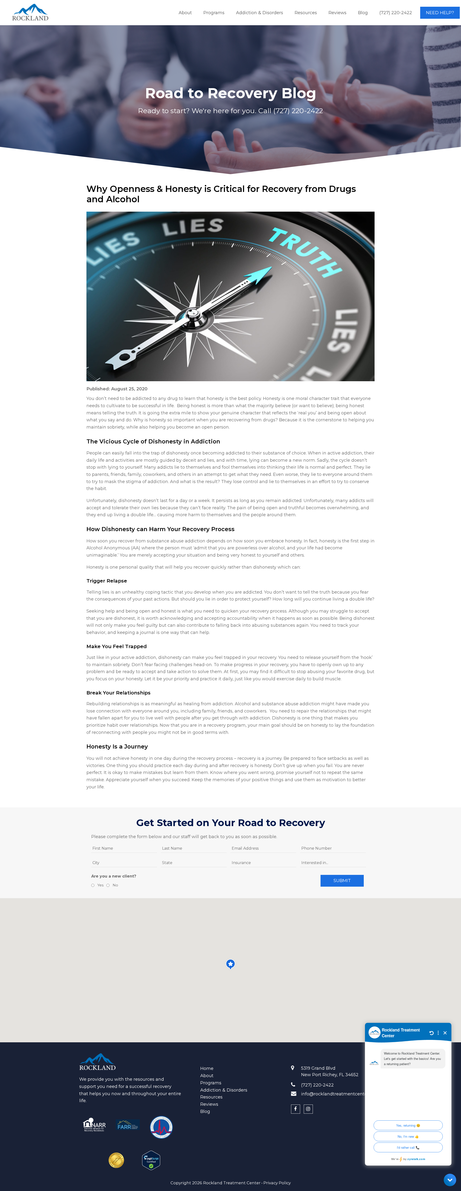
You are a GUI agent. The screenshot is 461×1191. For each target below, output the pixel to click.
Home (206, 1068)
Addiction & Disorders (223, 1090)
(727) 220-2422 (298, 110)
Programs (210, 1083)
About (206, 1075)
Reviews (209, 1104)
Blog (205, 1111)
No (115, 885)
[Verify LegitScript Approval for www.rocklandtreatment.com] (151, 1158)
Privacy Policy (277, 1182)
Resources (211, 1097)
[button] (230, 964)
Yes (99, 885)
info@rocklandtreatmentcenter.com (340, 1094)
